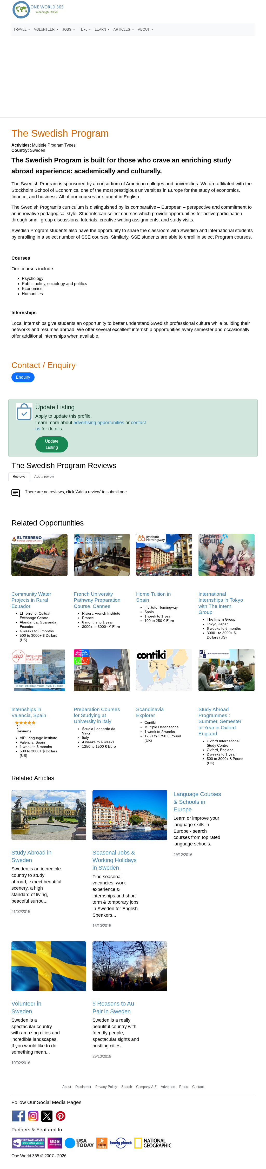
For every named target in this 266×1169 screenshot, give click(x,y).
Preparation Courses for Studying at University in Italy (97, 715)
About (66, 1087)
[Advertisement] (133, 74)
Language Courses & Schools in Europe (197, 802)
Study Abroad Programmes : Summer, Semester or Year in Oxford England (219, 722)
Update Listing (51, 444)
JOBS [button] (67, 29)
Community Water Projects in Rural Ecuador (31, 600)
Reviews (19, 476)
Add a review (44, 476)
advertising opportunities (99, 422)
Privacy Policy (106, 1087)
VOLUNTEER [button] (45, 29)
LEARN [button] (101, 29)
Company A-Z (146, 1087)
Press (183, 1087)
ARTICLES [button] (122, 29)
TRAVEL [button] (21, 29)
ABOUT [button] (144, 29)
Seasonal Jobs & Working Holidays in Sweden (114, 860)
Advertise (168, 1087)
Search (126, 1087)
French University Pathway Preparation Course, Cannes (97, 600)
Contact (198, 1087)
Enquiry (23, 377)
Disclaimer (83, 1087)
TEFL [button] (83, 29)
